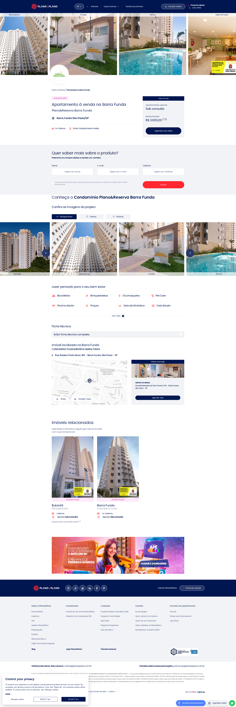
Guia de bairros (107, 630)
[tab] (79, 287)
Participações (37, 630)
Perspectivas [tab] (66, 216)
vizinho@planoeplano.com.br (78, 666)
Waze (63, 399)
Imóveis (94, 6)
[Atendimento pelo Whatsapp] (232, 703)
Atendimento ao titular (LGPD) (147, 630)
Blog (33, 649)
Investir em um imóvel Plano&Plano (80, 611)
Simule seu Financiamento (180, 616)
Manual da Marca (38, 639)
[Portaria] (83, 43)
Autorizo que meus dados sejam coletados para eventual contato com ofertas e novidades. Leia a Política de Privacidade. (91, 183)
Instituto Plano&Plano (39, 625)
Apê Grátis (105, 620)
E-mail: (100, 165)
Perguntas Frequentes (110, 625)
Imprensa (35, 616)
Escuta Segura (141, 611)
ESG (33, 620)
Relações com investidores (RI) (78, 616)
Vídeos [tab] (93, 216)
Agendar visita (158, 398)
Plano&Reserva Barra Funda (78, 90)
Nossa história (37, 611)
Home (54, 90)
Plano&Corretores (108, 649)
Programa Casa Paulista (110, 616)
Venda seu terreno (134, 6)
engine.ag (201, 692)
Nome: (55, 165)
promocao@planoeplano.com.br (189, 666)
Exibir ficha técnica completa (71, 334)
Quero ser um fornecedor (145, 620)
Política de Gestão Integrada (42, 643)
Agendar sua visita (163, 130)
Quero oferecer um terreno (146, 616)
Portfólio (34, 634)
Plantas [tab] (120, 216)
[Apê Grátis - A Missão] (118, 555)
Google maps (84, 399)
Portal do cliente (193, 588)
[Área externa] (84, 249)
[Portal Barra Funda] (118, 467)
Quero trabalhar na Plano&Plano (148, 625)
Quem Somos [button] (110, 6)
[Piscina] (152, 43)
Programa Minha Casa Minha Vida (114, 611)
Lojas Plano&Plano (74, 649)
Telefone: (147, 165)
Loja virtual (174, 620)
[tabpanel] (118, 249)
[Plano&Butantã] (72, 467)
